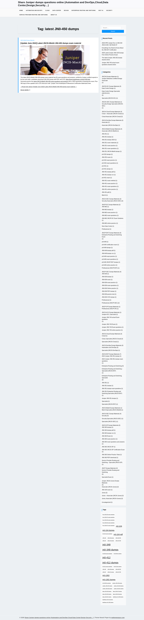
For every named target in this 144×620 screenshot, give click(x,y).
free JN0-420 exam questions (108, 519)
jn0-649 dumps (106, 247)
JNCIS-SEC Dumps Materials (110, 413)
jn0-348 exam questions (107, 553)
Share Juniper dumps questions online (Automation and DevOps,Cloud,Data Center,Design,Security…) (63, 4)
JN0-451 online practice (109, 189)
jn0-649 (104, 241)
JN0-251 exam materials (109, 142)
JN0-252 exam (106, 157)
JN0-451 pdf (105, 192)
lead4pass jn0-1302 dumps (107, 602)
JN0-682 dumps (106, 209)
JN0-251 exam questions (109, 148)
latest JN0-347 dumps (117, 591)
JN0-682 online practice (109, 223)
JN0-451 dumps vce (108, 174)
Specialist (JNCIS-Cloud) (109, 341)
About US (54, 14)
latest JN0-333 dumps (106, 591)
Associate (105, 122)
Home (21, 10)
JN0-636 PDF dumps (108, 291)
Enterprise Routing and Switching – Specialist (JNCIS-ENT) (112, 370)
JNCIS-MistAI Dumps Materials (27, 40)
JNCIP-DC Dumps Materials (110, 204)
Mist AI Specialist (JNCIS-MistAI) (111, 410)
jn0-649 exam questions (109, 259)
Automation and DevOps (34, 10)
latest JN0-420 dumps (106, 594)
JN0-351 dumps (106, 385)
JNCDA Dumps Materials (109, 76)
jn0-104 (119, 526)
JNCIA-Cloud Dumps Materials (111, 111)
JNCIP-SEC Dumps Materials (110, 271)
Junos (103, 492)
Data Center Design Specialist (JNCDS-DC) (111, 92)
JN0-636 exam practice (109, 282)
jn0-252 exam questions (109, 163)
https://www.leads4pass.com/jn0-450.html (78, 79)
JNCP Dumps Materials (109, 468)
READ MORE (24, 90)
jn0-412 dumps (110, 562)
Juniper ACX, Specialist (109, 314)
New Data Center (107, 226)
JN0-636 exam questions (109, 285)
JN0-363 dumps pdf (107, 430)
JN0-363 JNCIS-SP (107, 446)
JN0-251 (104, 134)
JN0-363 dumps (106, 427)
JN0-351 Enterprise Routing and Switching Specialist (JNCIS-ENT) (112, 392)
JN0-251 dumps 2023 (108, 139)
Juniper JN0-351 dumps (109, 398)
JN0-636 (104, 273)
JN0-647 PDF (118, 571)
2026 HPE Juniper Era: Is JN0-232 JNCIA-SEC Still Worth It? (112, 44)
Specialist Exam (106, 477)
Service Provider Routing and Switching (33, 14)
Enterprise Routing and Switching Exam (112, 236)
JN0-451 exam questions (109, 186)
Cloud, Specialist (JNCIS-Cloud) (111, 338)
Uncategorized (106, 502)
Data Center (56, 10)
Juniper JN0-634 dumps (107, 588)
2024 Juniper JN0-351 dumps (110, 356)
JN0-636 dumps (106, 276)
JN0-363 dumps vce (108, 433)
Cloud (47, 10)
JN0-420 (104, 569)
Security (109, 10)
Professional (105, 229)
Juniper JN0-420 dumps (119, 585)
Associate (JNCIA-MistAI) (109, 131)
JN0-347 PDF (118, 540)
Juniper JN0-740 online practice (111, 330)
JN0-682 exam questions (109, 215)
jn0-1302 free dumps (106, 583)
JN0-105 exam (106, 489)
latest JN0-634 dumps (117, 594)
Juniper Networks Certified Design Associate (112, 79)
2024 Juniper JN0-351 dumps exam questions (112, 360)
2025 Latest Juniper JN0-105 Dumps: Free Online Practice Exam (113, 54)
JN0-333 (104, 537)
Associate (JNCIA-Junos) (109, 487)
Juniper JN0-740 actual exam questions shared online (110, 63)
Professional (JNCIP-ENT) (110, 268)
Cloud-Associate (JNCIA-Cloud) (111, 116)
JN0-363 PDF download (109, 457)
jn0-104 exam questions (107, 533)
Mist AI (101, 10)
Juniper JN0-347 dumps (107, 585)
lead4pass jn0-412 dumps (107, 599)
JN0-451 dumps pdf (107, 172)
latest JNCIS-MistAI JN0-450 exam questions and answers (51, 81)
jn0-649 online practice (108, 265)
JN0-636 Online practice (109, 288)
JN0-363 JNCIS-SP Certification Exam (113, 449)
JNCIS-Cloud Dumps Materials (111, 334)
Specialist (105, 401)
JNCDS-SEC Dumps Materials (111, 102)
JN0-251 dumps (106, 137)
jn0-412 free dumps (118, 566)
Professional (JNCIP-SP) (109, 308)
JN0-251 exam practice (109, 145)
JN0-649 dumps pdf (107, 250)
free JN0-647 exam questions (108, 525)
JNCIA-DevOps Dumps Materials (111, 120)
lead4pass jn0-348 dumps (118, 596)
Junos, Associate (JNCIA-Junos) (111, 498)
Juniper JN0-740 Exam (108, 324)
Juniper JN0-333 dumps (117, 583)
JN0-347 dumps (111, 540)
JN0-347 (104, 540)
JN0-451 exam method (108, 180)
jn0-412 (106, 557)
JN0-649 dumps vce (108, 253)
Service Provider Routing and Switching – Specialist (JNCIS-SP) (112, 461)
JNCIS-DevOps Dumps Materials (111, 345)
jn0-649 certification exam (109, 244)
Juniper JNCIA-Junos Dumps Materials (110, 482)
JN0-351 (104, 382)
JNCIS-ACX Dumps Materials (110, 312)
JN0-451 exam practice (109, 183)
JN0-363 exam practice (109, 439)
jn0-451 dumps (106, 169)
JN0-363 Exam (106, 436)
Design (66, 10)
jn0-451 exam (106, 177)
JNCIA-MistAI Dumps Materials (111, 129)
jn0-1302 (106, 575)
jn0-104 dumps (108, 530)
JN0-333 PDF (118, 537)
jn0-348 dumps (110, 549)
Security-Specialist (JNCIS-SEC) (111, 418)
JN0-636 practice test (108, 294)
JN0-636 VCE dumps (108, 297)
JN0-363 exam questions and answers (113, 442)
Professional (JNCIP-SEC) (110, 303)
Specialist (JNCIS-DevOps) (110, 350)
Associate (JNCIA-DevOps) (110, 125)
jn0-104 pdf (118, 534)
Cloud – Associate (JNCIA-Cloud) (112, 113)
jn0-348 (106, 544)
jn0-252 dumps (106, 154)
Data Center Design (108, 88)
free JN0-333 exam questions (108, 514)
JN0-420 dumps (111, 569)
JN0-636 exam (106, 279)
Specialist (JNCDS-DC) (109, 98)
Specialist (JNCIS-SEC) (109, 421)
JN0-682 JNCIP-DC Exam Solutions (112, 218)
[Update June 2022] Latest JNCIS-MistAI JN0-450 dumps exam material (50, 43)
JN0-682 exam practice (109, 212)
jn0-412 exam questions (107, 566)
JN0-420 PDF (118, 569)
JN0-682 (104, 206)
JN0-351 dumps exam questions (111, 388)
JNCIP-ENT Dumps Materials (110, 233)
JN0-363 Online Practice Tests (111, 454)
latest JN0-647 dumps (106, 596)
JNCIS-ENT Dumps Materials (110, 354)
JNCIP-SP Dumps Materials (110, 306)
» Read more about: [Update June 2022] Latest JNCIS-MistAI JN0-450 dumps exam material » (48, 86)
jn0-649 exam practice (108, 256)
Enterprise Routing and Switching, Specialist (112, 376)
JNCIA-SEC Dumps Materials (110, 199)
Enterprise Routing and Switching (84, 10)
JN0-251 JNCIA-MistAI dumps (111, 151)
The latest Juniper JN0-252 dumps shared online (112, 58)
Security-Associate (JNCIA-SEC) (111, 201)
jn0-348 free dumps (118, 553)
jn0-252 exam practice (108, 160)
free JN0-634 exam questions (108, 522)
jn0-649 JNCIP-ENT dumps (110, 262)
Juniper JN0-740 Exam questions (112, 327)
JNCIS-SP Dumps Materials (110, 425)
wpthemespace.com (117, 617)
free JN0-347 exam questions (108, 517)
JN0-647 (104, 571)
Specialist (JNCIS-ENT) (109, 404)
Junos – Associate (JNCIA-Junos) (112, 495)
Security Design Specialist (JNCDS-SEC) (112, 105)
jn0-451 (104, 166)
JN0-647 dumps (111, 571)
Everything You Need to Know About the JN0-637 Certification (112, 49)
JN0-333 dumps (111, 537)
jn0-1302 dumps (108, 579)
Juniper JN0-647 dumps (119, 588)
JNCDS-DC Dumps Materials (110, 86)
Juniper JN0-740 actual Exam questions (110, 318)
